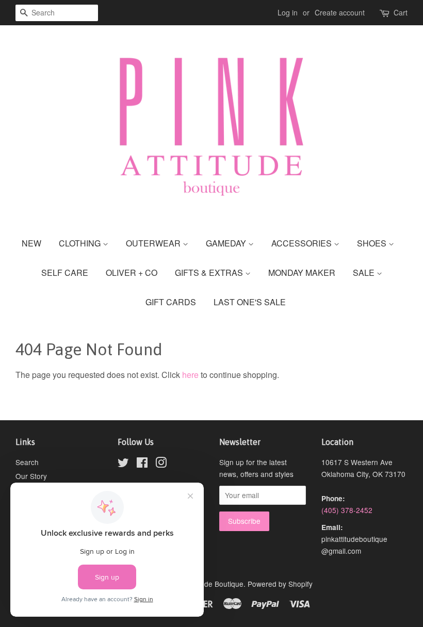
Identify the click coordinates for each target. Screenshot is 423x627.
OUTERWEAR (154, 243)
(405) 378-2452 (346, 510)
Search (27, 462)
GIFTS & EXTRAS (210, 272)
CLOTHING (81, 243)
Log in (288, 12)
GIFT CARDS (170, 302)
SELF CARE (64, 272)
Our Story (31, 476)
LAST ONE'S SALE (250, 302)
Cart (401, 12)
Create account (340, 12)
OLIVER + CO (131, 272)
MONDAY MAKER (301, 272)
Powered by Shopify (280, 584)
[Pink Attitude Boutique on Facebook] (142, 464)
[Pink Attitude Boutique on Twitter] (123, 464)
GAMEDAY (227, 243)
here (190, 375)
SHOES (372, 243)
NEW (31, 243)
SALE (365, 272)
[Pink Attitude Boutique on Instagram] (161, 464)
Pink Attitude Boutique (207, 584)
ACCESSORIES (302, 243)
